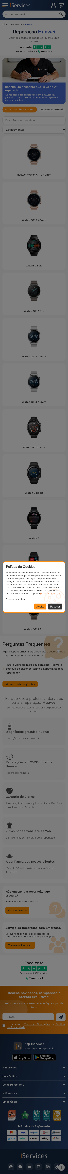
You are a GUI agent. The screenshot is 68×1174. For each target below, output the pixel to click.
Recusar (55, 606)
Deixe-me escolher (15, 599)
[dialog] (34, 587)
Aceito (40, 606)
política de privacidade (50, 593)
